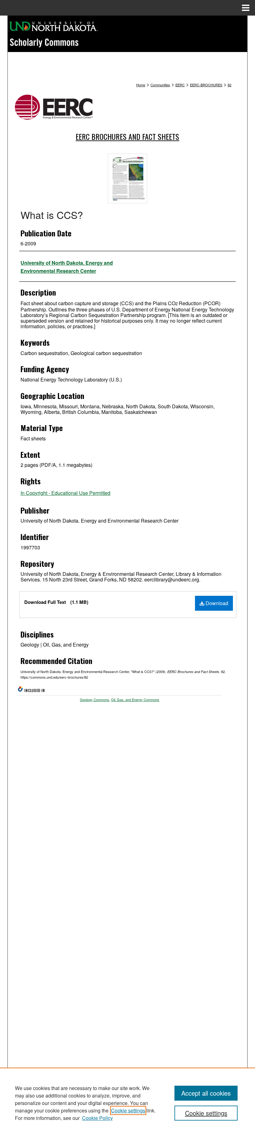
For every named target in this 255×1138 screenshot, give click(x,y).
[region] (127, 1103)
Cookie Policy (97, 1117)
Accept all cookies (206, 1093)
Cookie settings (128, 1110)
